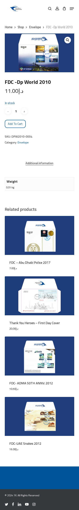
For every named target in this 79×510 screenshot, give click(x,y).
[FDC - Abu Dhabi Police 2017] (39, 235)
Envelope (35, 27)
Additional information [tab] (39, 163)
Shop (21, 27)
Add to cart (15, 124)
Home (8, 27)
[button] (72, 8)
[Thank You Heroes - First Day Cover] (39, 295)
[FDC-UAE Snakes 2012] (39, 416)
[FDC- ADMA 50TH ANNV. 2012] (39, 356)
